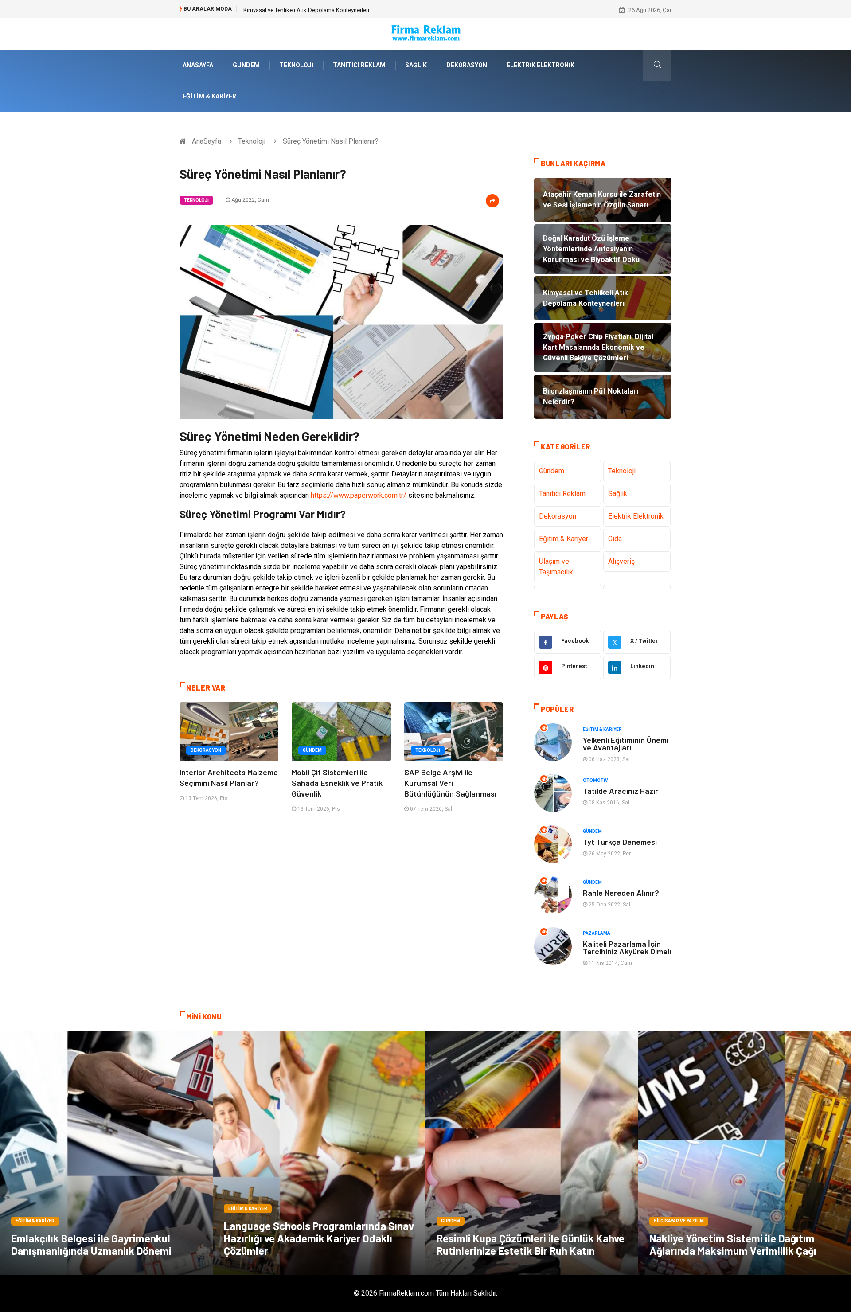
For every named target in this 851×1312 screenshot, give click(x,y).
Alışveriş (621, 561)
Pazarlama (596, 933)
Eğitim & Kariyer (209, 96)
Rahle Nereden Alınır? (621, 893)
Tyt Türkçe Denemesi (620, 842)
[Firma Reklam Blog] (425, 33)
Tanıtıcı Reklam (359, 65)
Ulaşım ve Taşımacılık (556, 566)
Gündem (246, 65)
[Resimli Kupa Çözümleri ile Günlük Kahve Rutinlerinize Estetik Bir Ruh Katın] (532, 1153)
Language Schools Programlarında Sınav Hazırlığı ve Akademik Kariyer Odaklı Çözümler (319, 1238)
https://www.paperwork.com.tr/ (358, 495)
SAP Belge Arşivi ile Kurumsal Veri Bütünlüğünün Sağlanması (450, 782)
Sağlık (416, 65)
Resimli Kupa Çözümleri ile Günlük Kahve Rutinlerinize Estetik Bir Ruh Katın (531, 1244)
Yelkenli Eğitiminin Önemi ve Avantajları (625, 743)
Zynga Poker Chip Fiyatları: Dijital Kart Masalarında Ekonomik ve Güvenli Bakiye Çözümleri (356, 10)
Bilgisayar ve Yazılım (679, 1220)
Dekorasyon (466, 65)
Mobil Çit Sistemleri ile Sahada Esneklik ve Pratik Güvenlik (337, 782)
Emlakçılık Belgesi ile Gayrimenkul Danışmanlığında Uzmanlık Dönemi (91, 1244)
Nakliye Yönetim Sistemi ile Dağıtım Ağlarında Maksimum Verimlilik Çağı (732, 1244)
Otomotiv (595, 780)
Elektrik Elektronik (540, 65)
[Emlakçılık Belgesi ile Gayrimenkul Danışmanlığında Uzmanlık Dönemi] (106, 1153)
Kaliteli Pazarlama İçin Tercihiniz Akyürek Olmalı (627, 947)
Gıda (615, 539)
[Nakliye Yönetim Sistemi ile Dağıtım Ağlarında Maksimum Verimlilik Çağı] (744, 1153)
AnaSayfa (198, 65)
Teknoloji (296, 65)
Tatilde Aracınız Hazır (620, 791)
